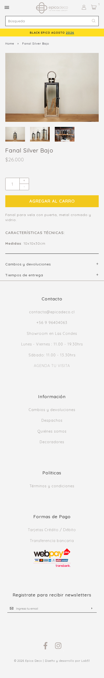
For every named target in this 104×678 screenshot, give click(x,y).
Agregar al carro (52, 201)
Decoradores (52, 442)
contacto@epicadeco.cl (52, 312)
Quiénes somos (52, 431)
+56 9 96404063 (51, 322)
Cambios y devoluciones (52, 410)
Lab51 (85, 661)
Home (9, 43)
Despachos (52, 420)
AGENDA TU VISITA (52, 365)
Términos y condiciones (52, 486)
